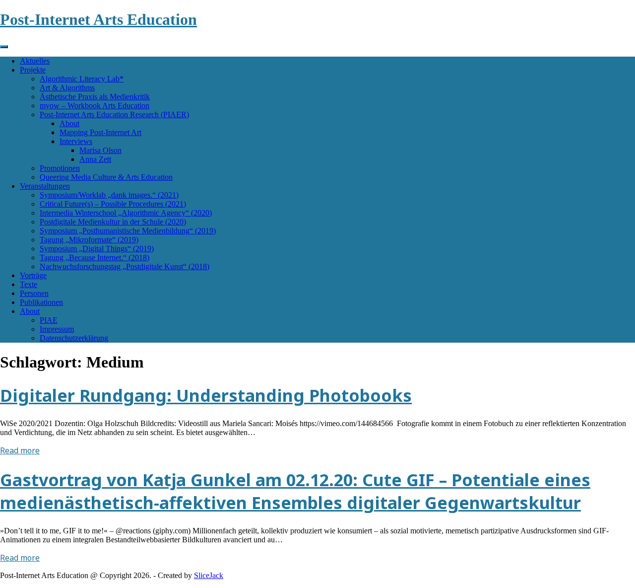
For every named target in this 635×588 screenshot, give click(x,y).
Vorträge (33, 275)
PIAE (49, 320)
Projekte (33, 70)
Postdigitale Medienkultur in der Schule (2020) (113, 222)
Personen (34, 293)
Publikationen (41, 302)
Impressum (57, 329)
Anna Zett (95, 159)
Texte (28, 284)
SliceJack (208, 575)
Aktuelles (35, 61)
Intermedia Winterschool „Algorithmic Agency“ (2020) (126, 213)
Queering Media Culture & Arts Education (106, 177)
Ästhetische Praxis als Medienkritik (95, 96)
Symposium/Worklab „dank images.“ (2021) (109, 195)
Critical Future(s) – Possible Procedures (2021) (113, 204)
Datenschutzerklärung (74, 338)
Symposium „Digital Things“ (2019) (97, 248)
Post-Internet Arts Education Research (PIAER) (114, 114)
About (69, 123)
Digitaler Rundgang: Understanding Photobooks (206, 395)
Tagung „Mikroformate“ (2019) (89, 239)
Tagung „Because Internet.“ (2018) (94, 257)
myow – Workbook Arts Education (94, 105)
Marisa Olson (100, 150)
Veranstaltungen (45, 186)
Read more (20, 450)
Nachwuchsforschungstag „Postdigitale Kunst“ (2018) (124, 266)
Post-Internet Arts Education (98, 19)
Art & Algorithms (67, 87)
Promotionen (60, 168)
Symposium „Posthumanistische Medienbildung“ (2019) (128, 230)
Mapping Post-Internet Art (100, 132)
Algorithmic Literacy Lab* (82, 78)
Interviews (76, 141)
